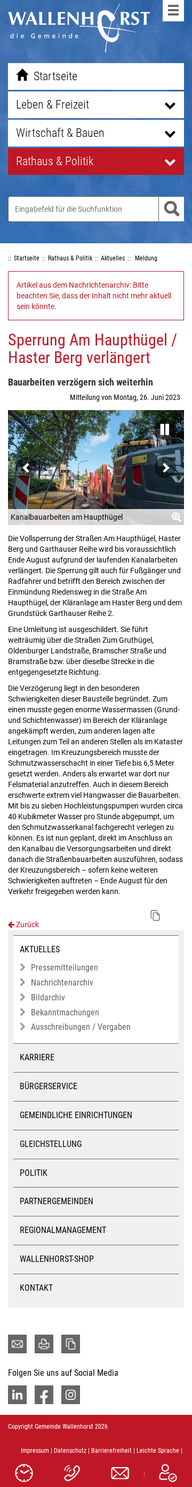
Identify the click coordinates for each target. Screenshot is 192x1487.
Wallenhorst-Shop (57, 1259)
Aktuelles (40, 949)
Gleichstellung (51, 1144)
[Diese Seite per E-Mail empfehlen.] (17, 1344)
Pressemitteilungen (64, 967)
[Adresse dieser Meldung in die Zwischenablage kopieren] (155, 915)
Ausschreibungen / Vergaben (81, 1027)
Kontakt (36, 1288)
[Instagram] (70, 1394)
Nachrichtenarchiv (62, 982)
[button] (162, 426)
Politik (33, 1173)
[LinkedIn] (17, 1394)
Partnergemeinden (56, 1201)
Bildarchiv (48, 997)
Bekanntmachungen (65, 1012)
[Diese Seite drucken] (44, 1344)
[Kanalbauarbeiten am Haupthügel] (96, 467)
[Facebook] (44, 1394)
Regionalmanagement (63, 1230)
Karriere (37, 1057)
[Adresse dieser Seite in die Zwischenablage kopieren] (70, 1344)
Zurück (26, 924)
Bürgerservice (48, 1086)
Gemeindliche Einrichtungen (76, 1115)
